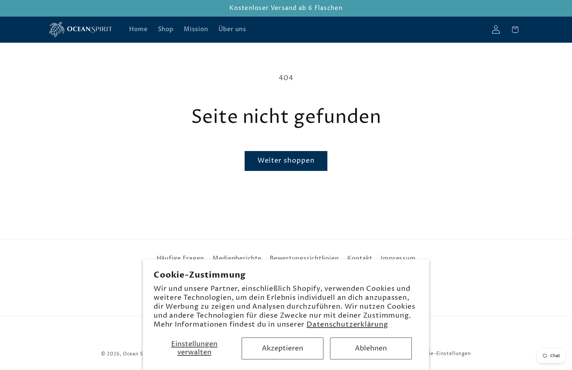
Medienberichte (237, 258)
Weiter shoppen (286, 160)
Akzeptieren (282, 348)
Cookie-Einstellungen (443, 353)
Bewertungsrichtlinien (304, 258)
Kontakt (359, 258)
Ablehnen (371, 348)
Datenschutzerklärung (347, 324)
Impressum (398, 258)
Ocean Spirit (139, 354)
